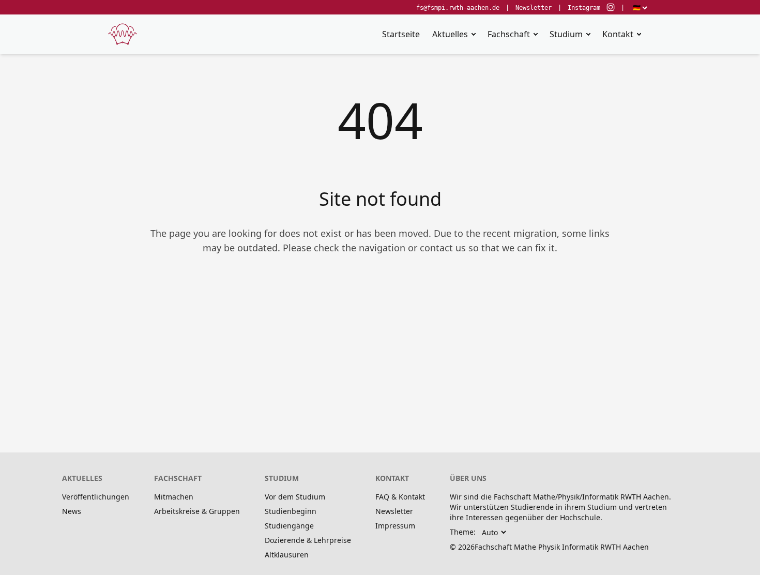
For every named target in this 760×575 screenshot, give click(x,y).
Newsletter (533, 7)
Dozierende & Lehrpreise (308, 540)
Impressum (395, 526)
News (71, 511)
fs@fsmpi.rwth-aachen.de (457, 7)
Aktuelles (450, 34)
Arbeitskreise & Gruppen (197, 511)
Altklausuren (287, 554)
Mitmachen (173, 497)
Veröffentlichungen (95, 497)
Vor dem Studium (295, 497)
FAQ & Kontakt (400, 497)
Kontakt (617, 34)
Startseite (401, 34)
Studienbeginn (290, 511)
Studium (566, 34)
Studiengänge (289, 526)
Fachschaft (509, 34)
